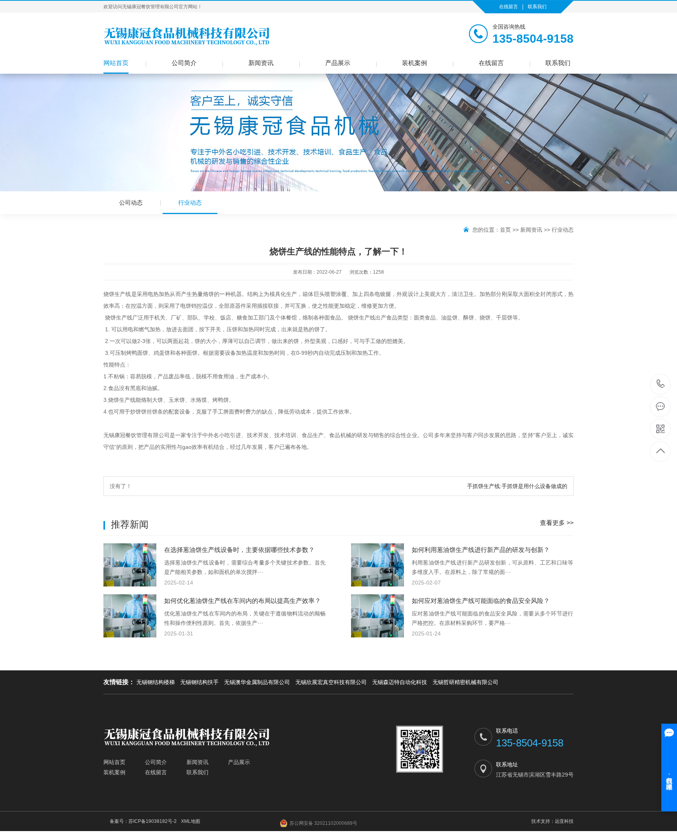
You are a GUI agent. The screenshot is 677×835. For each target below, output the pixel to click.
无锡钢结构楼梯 (155, 682)
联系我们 (537, 6)
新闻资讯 (260, 63)
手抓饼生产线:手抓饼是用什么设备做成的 (517, 486)
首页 (505, 230)
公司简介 (184, 63)
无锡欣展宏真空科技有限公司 (331, 682)
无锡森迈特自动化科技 (399, 682)
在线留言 (508, 6)
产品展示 (337, 63)
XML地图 (190, 821)
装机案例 (414, 63)
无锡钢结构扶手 (199, 682)
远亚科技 (564, 821)
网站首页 (116, 63)
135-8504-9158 (660, 384)
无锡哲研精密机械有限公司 (465, 682)
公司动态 (131, 202)
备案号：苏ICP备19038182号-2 (143, 821)
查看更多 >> (557, 522)
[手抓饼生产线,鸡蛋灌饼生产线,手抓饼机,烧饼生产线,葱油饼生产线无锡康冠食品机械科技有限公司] (186, 35)
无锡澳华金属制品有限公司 (257, 682)
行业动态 (190, 202)
